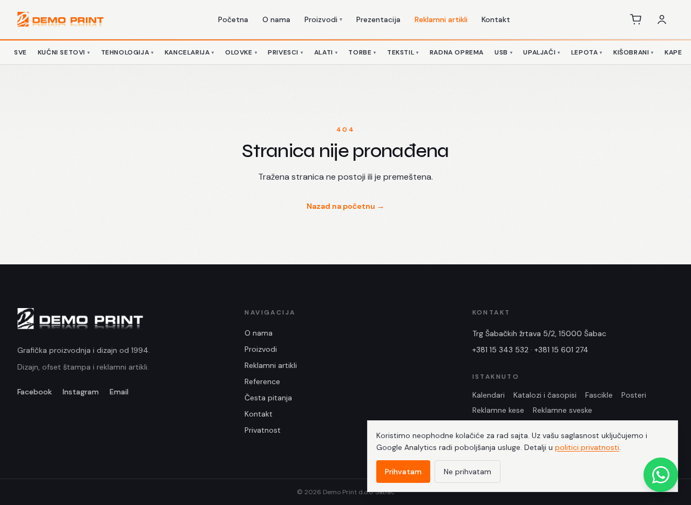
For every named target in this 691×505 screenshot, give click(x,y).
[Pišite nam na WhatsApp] (660, 475)
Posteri (633, 395)
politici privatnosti (587, 447)
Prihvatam (403, 471)
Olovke (241, 52)
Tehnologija (127, 52)
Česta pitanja (268, 397)
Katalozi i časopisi (545, 395)
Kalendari (488, 395)
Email (119, 392)
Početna (233, 19)
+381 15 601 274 (561, 349)
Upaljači (541, 52)
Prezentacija (378, 19)
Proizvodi (323, 19)
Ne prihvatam (467, 471)
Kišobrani (633, 52)
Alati (326, 52)
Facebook (34, 392)
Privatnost (263, 430)
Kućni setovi (64, 52)
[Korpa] (636, 19)
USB (503, 52)
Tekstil (403, 52)
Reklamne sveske (562, 410)
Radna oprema (457, 52)
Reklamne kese (498, 410)
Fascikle (599, 395)
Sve (20, 52)
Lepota (586, 52)
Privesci (285, 52)
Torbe (362, 52)
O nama (276, 19)
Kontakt (496, 19)
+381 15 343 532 (500, 349)
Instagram (81, 392)
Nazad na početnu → (345, 206)
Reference (262, 381)
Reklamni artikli (441, 19)
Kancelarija (189, 52)
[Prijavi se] (662, 19)
